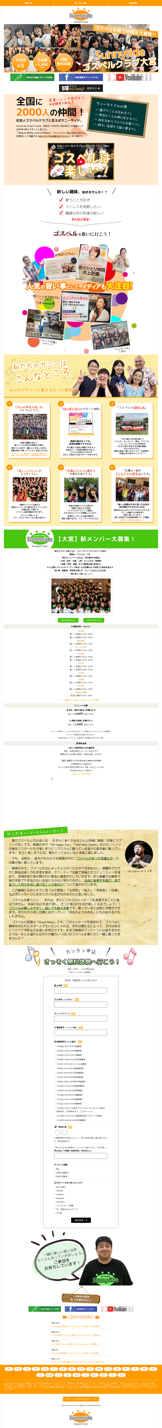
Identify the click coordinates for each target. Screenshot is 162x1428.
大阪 (112, 1375)
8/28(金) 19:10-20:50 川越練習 (69, 1046)
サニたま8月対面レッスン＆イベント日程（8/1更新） (75, 1353)
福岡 (121, 1375)
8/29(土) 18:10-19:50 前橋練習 (69, 1051)
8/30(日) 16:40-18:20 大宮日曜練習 (71, 1059)
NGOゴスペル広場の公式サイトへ (80, 1399)
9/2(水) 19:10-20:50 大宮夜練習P (70, 1073)
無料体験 (133, 3)
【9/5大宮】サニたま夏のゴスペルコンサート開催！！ (76, 1344)
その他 (59, 1213)
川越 (81, 654)
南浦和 (81, 641)
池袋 (81, 679)
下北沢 (18, 1369)
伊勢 (103, 1375)
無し (58, 1169)
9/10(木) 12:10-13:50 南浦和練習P (71, 1086)
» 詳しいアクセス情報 (81, 774)
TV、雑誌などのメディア (67, 1209)
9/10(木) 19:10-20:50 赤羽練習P (70, 1090)
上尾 (81, 673)
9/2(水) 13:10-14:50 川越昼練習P (70, 1068)
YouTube (59, 1191)
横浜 (72, 1369)
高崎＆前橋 (81, 692)
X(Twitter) (60, 1202)
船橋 (144, 1369)
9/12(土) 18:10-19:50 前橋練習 (69, 1104)
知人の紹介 (61, 1187)
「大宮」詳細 (81, 3)
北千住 (45, 1369)
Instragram (60, 1198)
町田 (63, 1369)
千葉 (40, 1375)
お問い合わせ (93, 620)
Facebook (60, 1194)
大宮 (81, 631)
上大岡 (81, 1369)
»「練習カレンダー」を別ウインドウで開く (81, 700)
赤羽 (81, 686)
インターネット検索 (64, 1206)
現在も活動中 (62, 1176)
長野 (67, 1375)
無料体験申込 (67, 620)
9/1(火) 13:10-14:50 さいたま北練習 (71, 1064)
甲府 (58, 1375)
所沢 (81, 663)
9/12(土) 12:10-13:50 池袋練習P (70, 1099)
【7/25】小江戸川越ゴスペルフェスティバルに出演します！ (78, 1362)
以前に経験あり (63, 1173)
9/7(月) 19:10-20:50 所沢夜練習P (70, 1077)
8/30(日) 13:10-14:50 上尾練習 (69, 1055)
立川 (54, 1369)
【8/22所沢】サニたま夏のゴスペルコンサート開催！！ (76, 1335)
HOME (29, 3)
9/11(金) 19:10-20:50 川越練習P (70, 1095)
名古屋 (76, 1375)
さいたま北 (81, 647)
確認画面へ (80, 1220)
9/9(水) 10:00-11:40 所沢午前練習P (71, 1082)
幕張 (153, 1369)
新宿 (9, 1369)
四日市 (94, 1375)
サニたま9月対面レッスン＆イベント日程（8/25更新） (76, 1326)
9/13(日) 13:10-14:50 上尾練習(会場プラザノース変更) (79, 1116)
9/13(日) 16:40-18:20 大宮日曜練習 (71, 1120)
